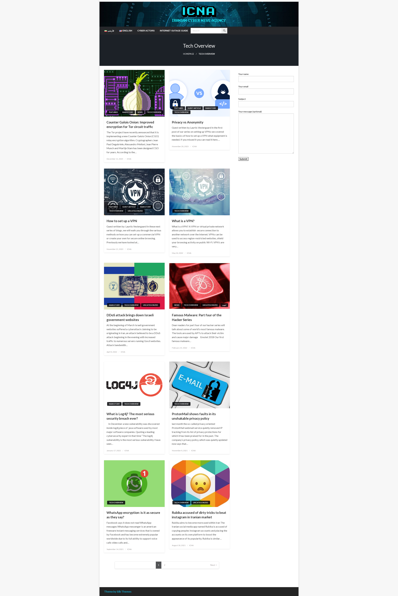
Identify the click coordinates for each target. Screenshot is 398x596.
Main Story (127, 112)
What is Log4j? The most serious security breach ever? (130, 416)
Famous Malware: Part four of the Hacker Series (197, 317)
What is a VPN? (183, 221)
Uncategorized (135, 211)
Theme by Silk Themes (117, 591)
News (140, 112)
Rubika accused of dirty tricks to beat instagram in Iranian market (199, 515)
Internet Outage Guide (174, 30)
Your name (243, 74)
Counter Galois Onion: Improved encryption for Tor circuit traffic (130, 124)
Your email (243, 86)
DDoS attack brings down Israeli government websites (130, 317)
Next (212, 565)
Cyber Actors (146, 30)
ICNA (129, 159)
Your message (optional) (250, 111)
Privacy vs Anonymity (187, 122)
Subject (242, 99)
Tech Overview (154, 112)
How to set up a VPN (121, 221)
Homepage (188, 54)
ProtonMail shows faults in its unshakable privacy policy (194, 416)
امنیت (224, 305)
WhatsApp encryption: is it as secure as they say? (133, 515)
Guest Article (194, 108)
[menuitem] (109, 31)
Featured (113, 112)
